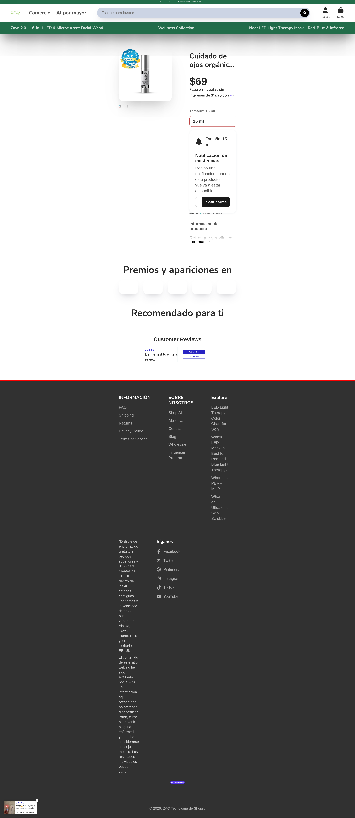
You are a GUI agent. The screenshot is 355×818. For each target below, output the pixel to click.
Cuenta (325, 12)
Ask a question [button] (194, 356)
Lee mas (197, 241)
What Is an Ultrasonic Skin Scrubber (219, 507)
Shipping (126, 415)
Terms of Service (133, 439)
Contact (175, 428)
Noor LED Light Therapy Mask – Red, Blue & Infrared (296, 28)
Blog (172, 436)
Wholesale (177, 444)
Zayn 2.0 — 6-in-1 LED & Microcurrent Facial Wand (57, 28)
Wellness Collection (176, 28)
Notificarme (216, 202)
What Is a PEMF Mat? (219, 483)
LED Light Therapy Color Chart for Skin (219, 418)
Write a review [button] (194, 352)
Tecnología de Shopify (188, 808)
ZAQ (166, 808)
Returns (125, 423)
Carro (340, 12)
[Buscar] (304, 13)
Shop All (175, 412)
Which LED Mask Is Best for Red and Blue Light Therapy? (219, 453)
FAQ (123, 407)
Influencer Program (176, 455)
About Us (176, 420)
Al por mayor (71, 12)
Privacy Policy (131, 431)
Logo (15, 13)
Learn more (219, 213)
